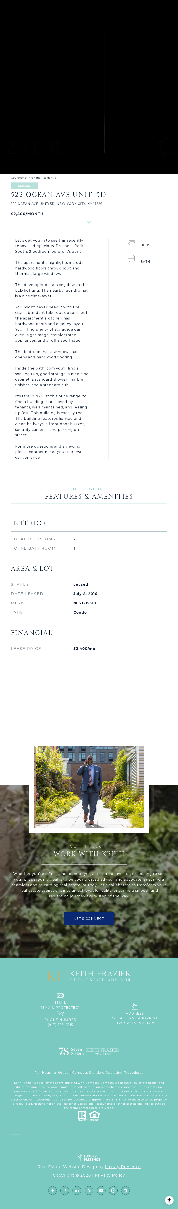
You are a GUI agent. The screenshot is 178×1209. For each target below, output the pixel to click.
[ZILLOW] (125, 1190)
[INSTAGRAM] (64, 1190)
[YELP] (89, 1190)
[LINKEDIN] (77, 1190)
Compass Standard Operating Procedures (107, 1073)
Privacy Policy (110, 1175)
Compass (107, 1082)
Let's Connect (89, 919)
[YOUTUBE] (101, 1190)
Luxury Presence (123, 1166)
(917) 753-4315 (60, 1025)
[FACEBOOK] (52, 1190)
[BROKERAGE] (113, 1190)
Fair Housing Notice (52, 1073)
